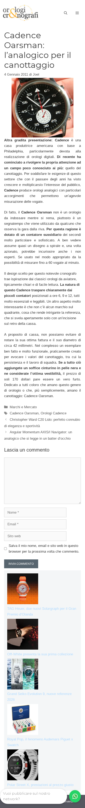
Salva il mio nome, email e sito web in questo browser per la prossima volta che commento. (44, 548)
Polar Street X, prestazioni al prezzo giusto (40, 785)
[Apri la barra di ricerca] (65, 13)
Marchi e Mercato (23, 407)
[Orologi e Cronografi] (20, 13)
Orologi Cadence (53, 413)
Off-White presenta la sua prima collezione (40, 654)
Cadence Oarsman (24, 413)
